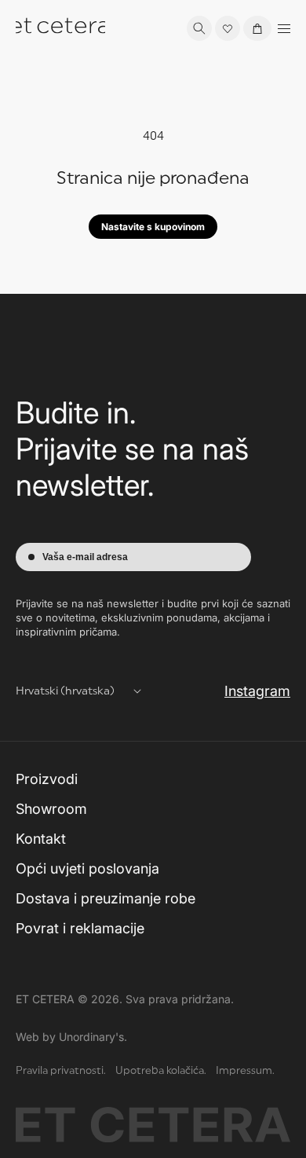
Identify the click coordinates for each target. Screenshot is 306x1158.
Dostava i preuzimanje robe (105, 898)
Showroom (51, 809)
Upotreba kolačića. (160, 1071)
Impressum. (245, 1071)
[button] (199, 28)
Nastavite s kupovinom (153, 227)
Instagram (257, 691)
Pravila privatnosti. (61, 1071)
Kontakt (41, 838)
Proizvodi (47, 779)
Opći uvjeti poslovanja (87, 868)
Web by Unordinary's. (71, 1036)
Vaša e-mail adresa (85, 557)
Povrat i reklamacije (80, 928)
